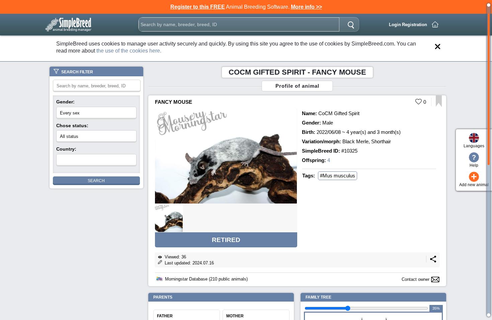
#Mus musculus (337, 175)
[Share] (433, 260)
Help (474, 161)
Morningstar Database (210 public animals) (206, 279)
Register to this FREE (197, 7)
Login (395, 24)
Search (96, 180)
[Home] (435, 24)
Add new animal (474, 179)
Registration (414, 24)
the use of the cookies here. (128, 51)
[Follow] (438, 105)
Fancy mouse (173, 102)
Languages (474, 146)
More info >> (306, 7)
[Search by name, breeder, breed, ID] (351, 24)
